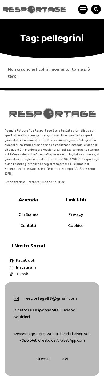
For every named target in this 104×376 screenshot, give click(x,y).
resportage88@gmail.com (50, 298)
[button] (83, 9)
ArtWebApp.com (70, 340)
